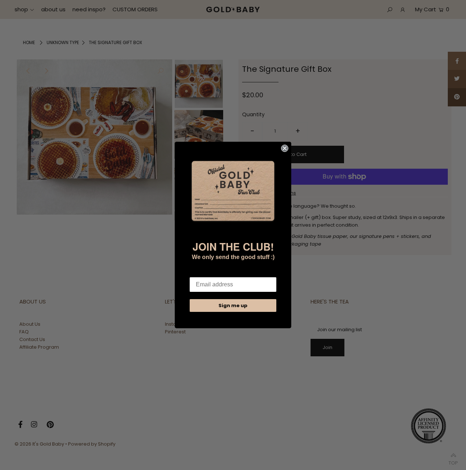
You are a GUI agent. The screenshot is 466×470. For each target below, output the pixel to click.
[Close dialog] (284, 148)
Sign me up (233, 305)
